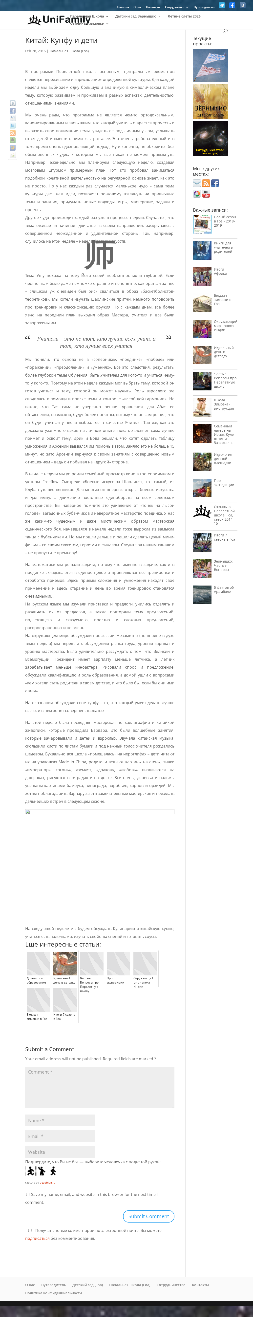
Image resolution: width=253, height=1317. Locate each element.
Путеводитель (204, 7)
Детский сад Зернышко (135, 16)
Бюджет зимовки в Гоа (222, 299)
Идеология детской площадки (223, 458)
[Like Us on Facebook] (232, 6)
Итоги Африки (220, 271)
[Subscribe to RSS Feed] (206, 185)
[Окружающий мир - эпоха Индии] (202, 330)
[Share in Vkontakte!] (13, 103)
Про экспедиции (224, 482)
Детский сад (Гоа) (87, 1284)
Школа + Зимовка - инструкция (224, 404)
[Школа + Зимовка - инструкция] (202, 408)
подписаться (37, 1238)
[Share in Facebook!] (13, 111)
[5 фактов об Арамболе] (202, 595)
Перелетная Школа (87, 16)
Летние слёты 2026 (184, 16)
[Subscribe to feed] (13, 133)
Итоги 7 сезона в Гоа (224, 537)
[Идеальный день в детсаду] (202, 356)
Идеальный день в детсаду (224, 351)
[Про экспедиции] (202, 489)
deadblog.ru (47, 1182)
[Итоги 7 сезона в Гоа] (202, 543)
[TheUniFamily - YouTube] (206, 196)
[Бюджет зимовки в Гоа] (202, 303)
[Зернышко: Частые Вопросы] (202, 569)
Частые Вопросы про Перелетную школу (225, 379)
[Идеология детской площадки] (202, 463)
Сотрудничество (177, 7)
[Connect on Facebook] (215, 185)
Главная (123, 7)
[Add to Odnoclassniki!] (13, 155)
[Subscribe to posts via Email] (197, 185)
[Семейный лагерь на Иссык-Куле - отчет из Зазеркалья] (202, 434)
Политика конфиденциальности (53, 1293)
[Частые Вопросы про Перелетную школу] (202, 382)
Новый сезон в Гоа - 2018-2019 (225, 221)
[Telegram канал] (222, 6)
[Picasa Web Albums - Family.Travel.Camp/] (197, 196)
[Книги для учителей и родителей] (202, 251)
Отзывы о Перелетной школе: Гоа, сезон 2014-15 (224, 515)
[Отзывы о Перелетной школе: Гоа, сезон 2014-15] (202, 513)
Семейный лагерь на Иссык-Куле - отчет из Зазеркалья (225, 434)
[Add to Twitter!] (13, 125)
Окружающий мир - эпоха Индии (225, 325)
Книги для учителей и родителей (223, 247)
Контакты (153, 7)
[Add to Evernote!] (13, 140)
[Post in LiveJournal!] (13, 118)
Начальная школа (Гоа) (69, 51)
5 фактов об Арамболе (224, 589)
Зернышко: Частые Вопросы (223, 565)
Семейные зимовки (87, 24)
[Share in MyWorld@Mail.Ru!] (13, 148)
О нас (137, 7)
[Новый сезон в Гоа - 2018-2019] (202, 225)
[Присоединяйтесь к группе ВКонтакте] (243, 6)
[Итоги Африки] (202, 277)
